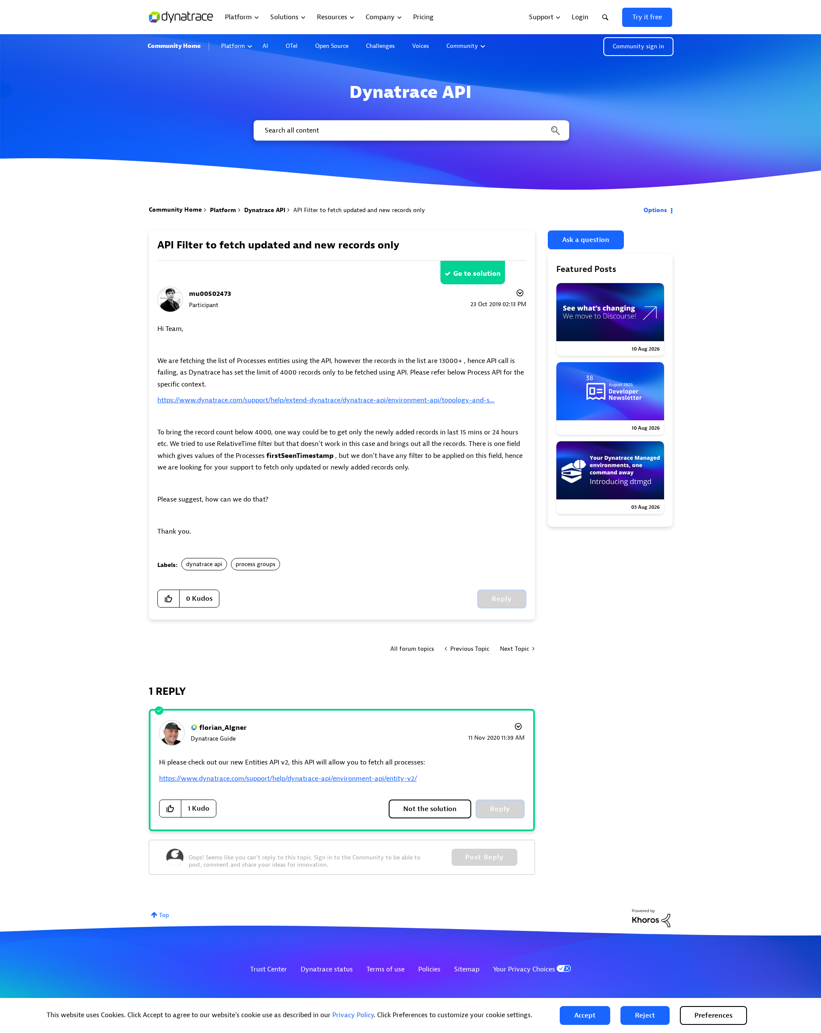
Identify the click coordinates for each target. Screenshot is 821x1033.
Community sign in (638, 46)
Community (462, 46)
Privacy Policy (353, 1015)
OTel (292, 46)
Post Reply (484, 857)
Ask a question (585, 240)
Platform (233, 46)
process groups (255, 564)
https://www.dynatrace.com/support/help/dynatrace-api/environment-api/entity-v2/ (288, 778)
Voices (420, 46)
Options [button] (655, 210)
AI (265, 46)
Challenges (380, 46)
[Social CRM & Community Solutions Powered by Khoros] (651, 917)
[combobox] (411, 130)
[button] (585, 1015)
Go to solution (477, 273)
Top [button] (164, 915)
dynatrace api (204, 564)
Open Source (331, 46)
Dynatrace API (264, 210)
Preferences (713, 1015)
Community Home (174, 46)
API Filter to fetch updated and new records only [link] (359, 210)
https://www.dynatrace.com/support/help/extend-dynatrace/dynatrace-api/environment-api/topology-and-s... (326, 400)
